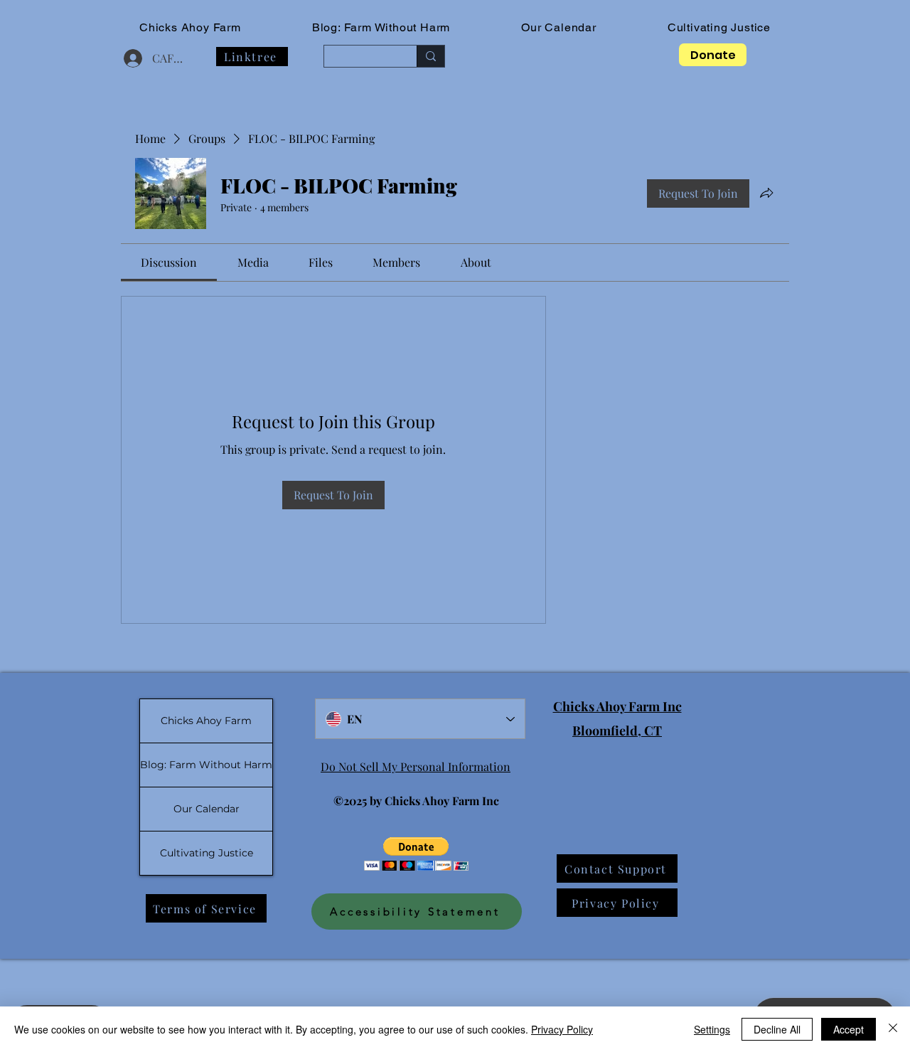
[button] (416, 854)
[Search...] (430, 56)
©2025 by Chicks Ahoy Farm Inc (416, 800)
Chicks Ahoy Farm (206, 720)
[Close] (892, 1029)
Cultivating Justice (206, 852)
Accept (848, 1029)
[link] (169, 262)
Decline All (777, 1029)
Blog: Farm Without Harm (206, 764)
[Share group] (766, 192)
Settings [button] (712, 1029)
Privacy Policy (562, 1029)
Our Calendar (206, 808)
